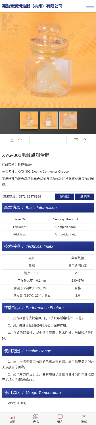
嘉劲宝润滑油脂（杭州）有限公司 (32, 6)
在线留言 (64, 196)
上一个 (16, 140)
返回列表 (85, 196)
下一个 (80, 140)
